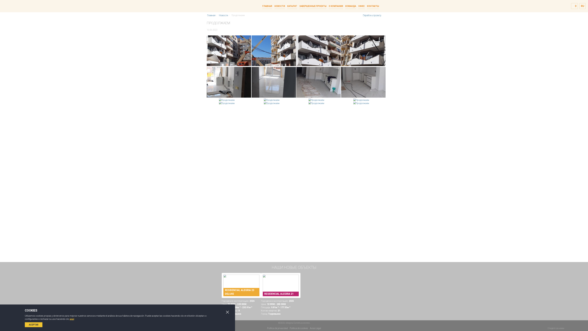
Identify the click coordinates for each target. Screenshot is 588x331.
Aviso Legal (315, 328)
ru (582, 6)
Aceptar (33, 324)
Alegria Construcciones (219, 6)
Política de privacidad (277, 328)
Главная (211, 15)
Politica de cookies (299, 328)
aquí (72, 319)
